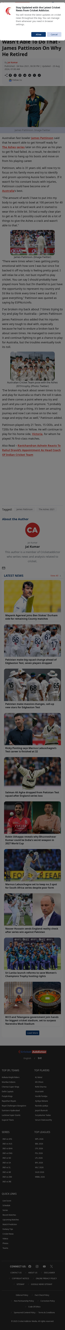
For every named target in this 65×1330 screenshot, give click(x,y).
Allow (38, 34)
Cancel (54, 34)
